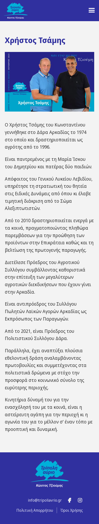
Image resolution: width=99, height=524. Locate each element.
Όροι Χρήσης (72, 510)
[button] (92, 10)
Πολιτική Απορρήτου (34, 510)
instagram (80, 500)
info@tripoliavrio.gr (45, 500)
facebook (69, 500)
